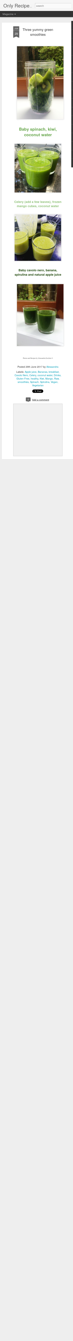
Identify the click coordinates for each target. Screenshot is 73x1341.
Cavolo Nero (21, 375)
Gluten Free (22, 378)
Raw (56, 378)
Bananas (42, 371)
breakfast (54, 371)
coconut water (45, 375)
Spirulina (44, 382)
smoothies (23, 382)
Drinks (57, 375)
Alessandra (52, 366)
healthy (34, 378)
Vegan (54, 382)
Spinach (34, 382)
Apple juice (30, 371)
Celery (32, 375)
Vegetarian (38, 385)
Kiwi (42, 378)
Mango (49, 378)
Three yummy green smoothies (38, 32)
